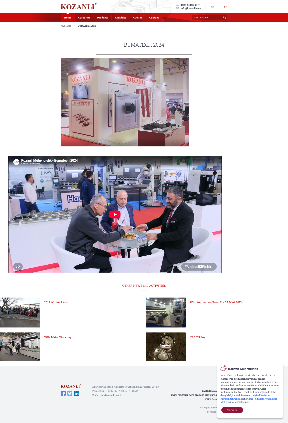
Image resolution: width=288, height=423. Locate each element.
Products (102, 17)
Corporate (84, 17)
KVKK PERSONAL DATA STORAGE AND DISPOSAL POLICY (199, 395)
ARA (224, 17)
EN (225, 6)
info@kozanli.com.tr (192, 8)
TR (212, 6)
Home (67, 17)
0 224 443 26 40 (188, 4)
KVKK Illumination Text (214, 390)
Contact (154, 17)
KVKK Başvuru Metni (216, 399)
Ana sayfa (66, 25)
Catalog (137, 17)
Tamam (232, 410)
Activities (120, 17)
